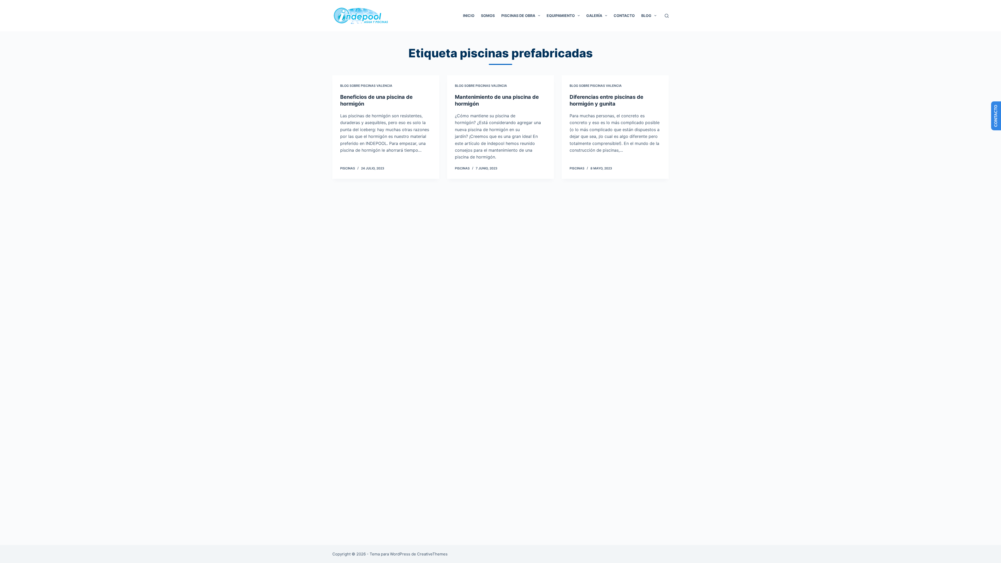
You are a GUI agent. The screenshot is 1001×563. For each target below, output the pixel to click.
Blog (646, 15)
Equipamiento (561, 15)
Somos (488, 15)
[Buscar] (667, 16)
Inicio (468, 15)
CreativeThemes (432, 554)
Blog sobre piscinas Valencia (366, 86)
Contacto (624, 15)
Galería (594, 15)
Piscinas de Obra (518, 15)
